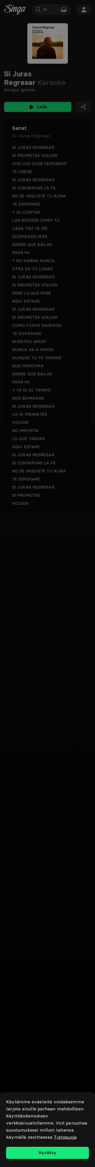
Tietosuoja (65, 1137)
